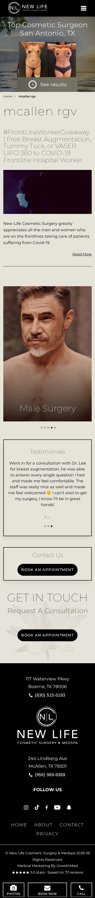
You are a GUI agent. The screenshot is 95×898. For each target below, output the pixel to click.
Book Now (47, 893)
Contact (72, 824)
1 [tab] (41, 427)
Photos (13, 893)
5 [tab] (55, 427)
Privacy (47, 833)
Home (7, 96)
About (43, 824)
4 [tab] (51, 427)
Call (81, 893)
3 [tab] (48, 427)
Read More (82, 254)
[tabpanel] (47, 353)
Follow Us (47, 789)
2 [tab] (45, 427)
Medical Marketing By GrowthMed (47, 866)
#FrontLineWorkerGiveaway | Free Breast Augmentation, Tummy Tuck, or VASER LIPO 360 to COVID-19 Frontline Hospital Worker (47, 146)
